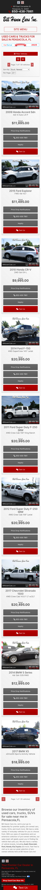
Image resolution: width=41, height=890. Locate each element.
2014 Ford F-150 (20, 349)
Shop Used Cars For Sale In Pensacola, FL (12, 871)
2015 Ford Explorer (20, 192)
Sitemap (12, 876)
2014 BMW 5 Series (20, 673)
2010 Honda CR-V (20, 270)
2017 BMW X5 (20, 752)
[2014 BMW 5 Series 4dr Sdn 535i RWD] (20, 655)
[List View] (23, 59)
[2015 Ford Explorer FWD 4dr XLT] (20, 173)
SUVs (9, 829)
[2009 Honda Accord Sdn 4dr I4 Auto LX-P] (20, 95)
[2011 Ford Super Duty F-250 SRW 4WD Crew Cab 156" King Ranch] (20, 410)
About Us (26, 871)
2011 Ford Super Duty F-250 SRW (20, 430)
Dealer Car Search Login (8, 874)
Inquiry (20, 145)
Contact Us (32, 871)
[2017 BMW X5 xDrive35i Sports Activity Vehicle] (20, 734)
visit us (4, 849)
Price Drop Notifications (20, 131)
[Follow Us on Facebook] (18, 2)
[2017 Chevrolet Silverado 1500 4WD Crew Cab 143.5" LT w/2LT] (20, 573)
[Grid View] (18, 59)
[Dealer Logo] (20, 19)
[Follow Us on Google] (22, 2)
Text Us (21, 151)
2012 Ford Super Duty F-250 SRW (21, 511)
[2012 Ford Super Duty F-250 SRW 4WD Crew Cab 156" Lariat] (20, 492)
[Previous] (8, 65)
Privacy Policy (5, 873)
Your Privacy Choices (20, 876)
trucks (4, 829)
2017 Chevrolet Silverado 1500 (20, 593)
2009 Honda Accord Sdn (20, 113)
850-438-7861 (22, 11)
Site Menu (20, 29)
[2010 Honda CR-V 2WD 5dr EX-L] (20, 252)
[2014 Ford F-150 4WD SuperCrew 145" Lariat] (20, 331)
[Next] (32, 65)
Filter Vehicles (21, 54)
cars (36, 826)
